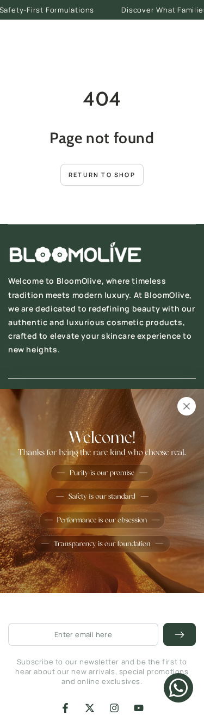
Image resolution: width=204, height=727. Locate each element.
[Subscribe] (179, 634)
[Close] (187, 406)
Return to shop (102, 174)
